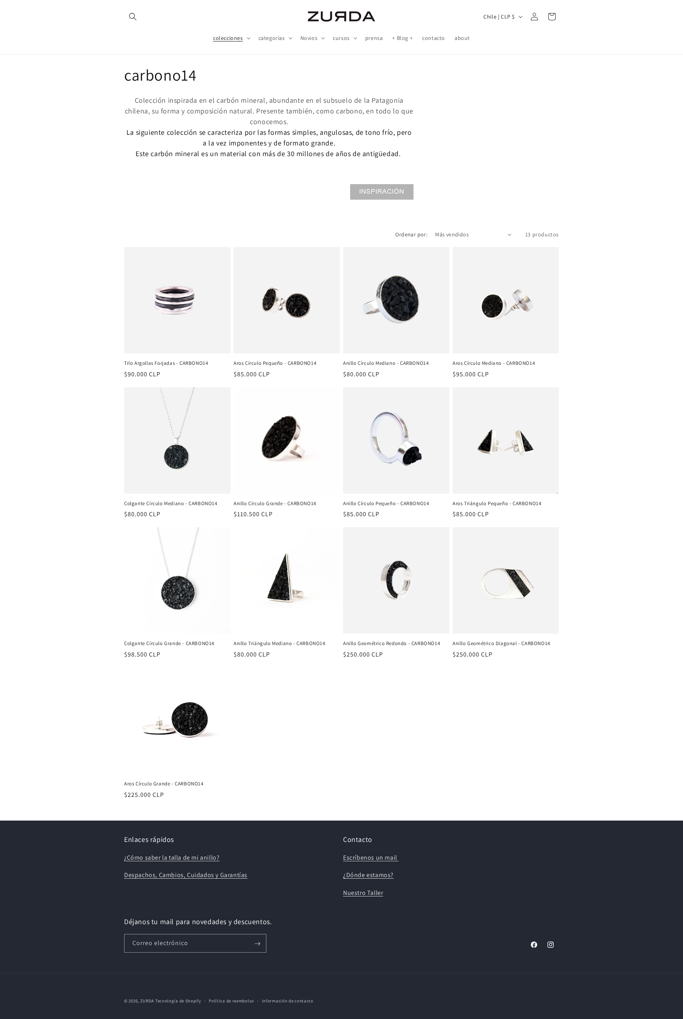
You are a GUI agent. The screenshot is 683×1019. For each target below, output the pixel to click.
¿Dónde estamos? (368, 875)
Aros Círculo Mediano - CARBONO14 (494, 363)
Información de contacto (287, 1000)
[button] (133, 16)
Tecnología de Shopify (178, 1001)
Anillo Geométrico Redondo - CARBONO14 (391, 643)
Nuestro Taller (363, 893)
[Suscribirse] (257, 943)
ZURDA (147, 1001)
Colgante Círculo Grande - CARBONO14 (169, 643)
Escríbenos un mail (370, 857)
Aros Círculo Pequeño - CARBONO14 (275, 363)
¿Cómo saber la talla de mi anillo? (171, 857)
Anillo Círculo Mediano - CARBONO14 (385, 363)
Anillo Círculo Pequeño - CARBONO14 (386, 503)
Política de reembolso (231, 1000)
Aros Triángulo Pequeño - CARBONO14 (497, 503)
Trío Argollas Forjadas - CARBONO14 (166, 363)
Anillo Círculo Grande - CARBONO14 (275, 503)
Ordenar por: (411, 234)
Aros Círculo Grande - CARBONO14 (164, 784)
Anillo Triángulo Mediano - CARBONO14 (279, 643)
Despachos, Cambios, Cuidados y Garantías (185, 875)
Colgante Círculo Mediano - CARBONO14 (170, 503)
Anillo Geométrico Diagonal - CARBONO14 (501, 643)
